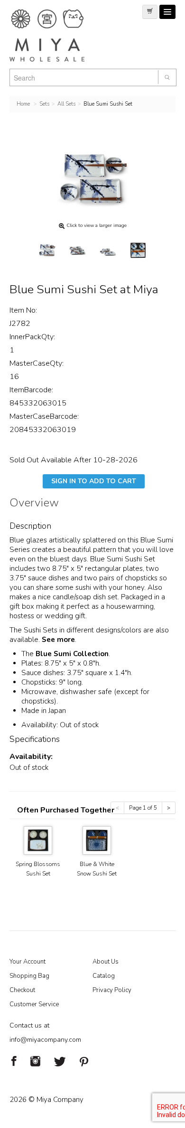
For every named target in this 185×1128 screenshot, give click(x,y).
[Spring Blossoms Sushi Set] (38, 839)
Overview (34, 504)
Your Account (27, 961)
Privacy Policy (111, 990)
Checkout (22, 990)
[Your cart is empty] (149, 12)
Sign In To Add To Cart (93, 481)
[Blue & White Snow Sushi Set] (97, 839)
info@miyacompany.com (45, 1039)
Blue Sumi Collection (72, 654)
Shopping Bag (29, 976)
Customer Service (34, 1004)
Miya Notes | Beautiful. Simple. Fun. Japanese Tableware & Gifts (56, 35)
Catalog (103, 976)
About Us (105, 961)
